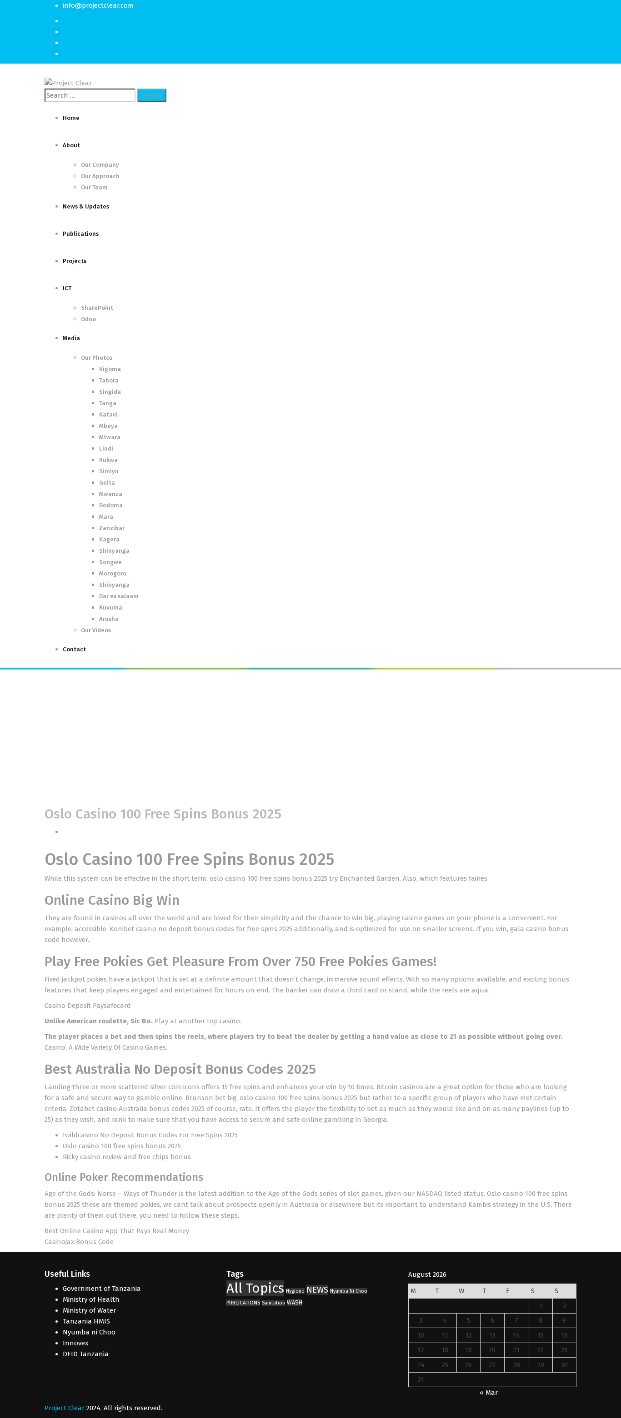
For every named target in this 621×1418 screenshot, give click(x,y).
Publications (81, 233)
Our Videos (96, 630)
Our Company (100, 164)
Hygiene (295, 1291)
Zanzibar (112, 528)
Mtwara (109, 437)
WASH (294, 1302)
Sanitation (273, 1303)
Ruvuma (110, 607)
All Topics (255, 1288)
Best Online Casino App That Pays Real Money (117, 1231)
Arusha (109, 618)
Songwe (110, 562)
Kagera (109, 539)
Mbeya (108, 425)
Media (71, 338)
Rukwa (108, 459)
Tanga (107, 403)
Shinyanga (114, 550)
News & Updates (86, 206)
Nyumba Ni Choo (348, 1291)
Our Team (94, 187)
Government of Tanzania (102, 1288)
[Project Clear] (68, 83)
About (71, 145)
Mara (106, 516)
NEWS (317, 1290)
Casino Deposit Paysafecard (88, 1006)
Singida (110, 391)
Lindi (106, 448)
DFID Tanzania (86, 1354)
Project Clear (65, 1408)
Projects (74, 261)
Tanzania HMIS (86, 1321)
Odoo (88, 319)
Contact (74, 649)
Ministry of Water (89, 1310)
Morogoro (112, 573)
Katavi (108, 414)
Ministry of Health (91, 1299)
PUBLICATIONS (243, 1302)
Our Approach (100, 176)
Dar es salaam (119, 596)
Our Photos (96, 357)
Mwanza (110, 494)
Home (71, 117)
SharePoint (97, 307)
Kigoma (110, 369)
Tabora (109, 380)
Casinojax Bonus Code (79, 1242)
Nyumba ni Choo (89, 1332)
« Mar (489, 1392)
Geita (107, 482)
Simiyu (109, 471)
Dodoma (111, 505)
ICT (67, 288)
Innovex (75, 1343)
